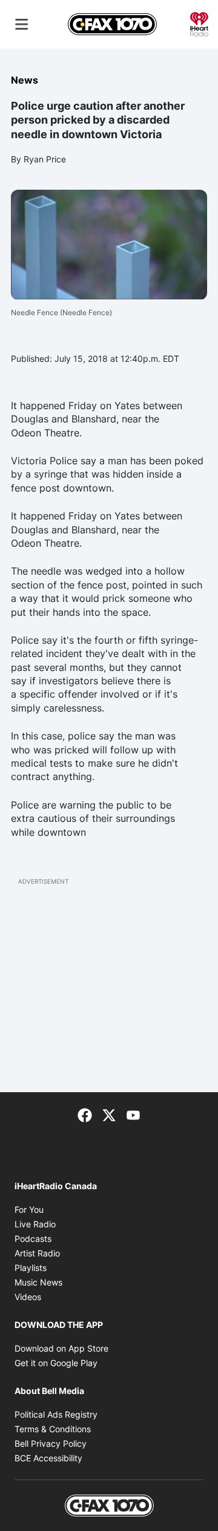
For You (29, 1209)
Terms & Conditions (53, 1429)
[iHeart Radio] (199, 23)
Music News (38, 1282)
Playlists (31, 1267)
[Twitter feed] (109, 1114)
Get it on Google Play (56, 1363)
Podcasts (33, 1238)
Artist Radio (37, 1253)
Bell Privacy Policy (51, 1443)
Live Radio (35, 1224)
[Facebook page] (85, 1114)
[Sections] (22, 24)
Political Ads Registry (56, 1414)
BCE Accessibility (48, 1458)
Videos (28, 1297)
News (24, 80)
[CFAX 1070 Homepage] (112, 24)
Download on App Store (61, 1348)
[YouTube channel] (133, 1114)
